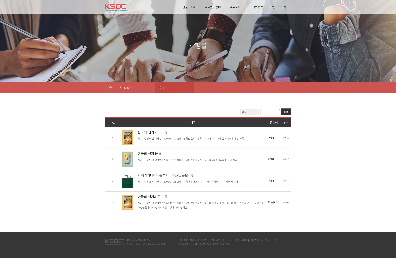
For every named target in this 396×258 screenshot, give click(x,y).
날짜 (286, 122)
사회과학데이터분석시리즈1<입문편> (164, 174)
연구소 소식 (279, 7)
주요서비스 (236, 7)
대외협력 (257, 7)
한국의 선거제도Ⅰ (151, 131)
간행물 (161, 88)
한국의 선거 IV (148, 153)
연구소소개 (189, 7)
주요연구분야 (213, 7)
